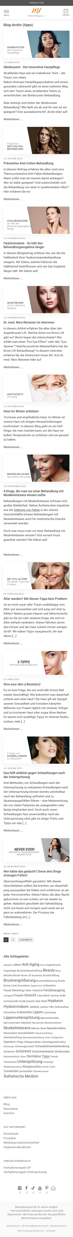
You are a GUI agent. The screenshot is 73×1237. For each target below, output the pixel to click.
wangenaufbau (32, 1066)
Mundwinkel (38, 1023)
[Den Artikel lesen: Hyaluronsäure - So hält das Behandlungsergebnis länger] (36, 220)
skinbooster (62, 1051)
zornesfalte (11, 1071)
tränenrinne (10, 1062)
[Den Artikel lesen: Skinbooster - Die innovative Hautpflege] (36, 44)
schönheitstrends (43, 1051)
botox (58, 971)
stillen (23, 1056)
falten (28, 990)
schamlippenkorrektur (54, 1042)
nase (43, 1028)
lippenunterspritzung (22, 1017)
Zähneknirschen (41, 1071)
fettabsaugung (54, 990)
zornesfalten (26, 1071)
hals (37, 1001)
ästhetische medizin (21, 1076)
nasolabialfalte (26, 1033)
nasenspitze (10, 1033)
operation (10, 1042)
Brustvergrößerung (20, 980)
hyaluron (55, 1001)
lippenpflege (50, 1012)
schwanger (9, 1046)
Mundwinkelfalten (52, 1023)
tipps (46, 1056)
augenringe (10, 970)
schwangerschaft (24, 1046)
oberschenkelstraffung (33, 1037)
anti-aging (30, 964)
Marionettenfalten (12, 1023)
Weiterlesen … (13, 119)
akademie (8, 965)
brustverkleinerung (46, 980)
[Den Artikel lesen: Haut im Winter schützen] (36, 388)
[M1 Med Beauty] (36, 13)
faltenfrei (37, 990)
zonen (52, 1067)
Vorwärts (25, 939)
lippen (38, 1012)
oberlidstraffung (13, 1037)
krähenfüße (24, 1012)
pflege (19, 1042)
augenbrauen (53, 964)
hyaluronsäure (16, 1006)
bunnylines (24, 985)
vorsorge (48, 1062)
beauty (49, 970)
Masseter (26, 1022)
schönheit (23, 1051)
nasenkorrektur (56, 1028)
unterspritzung (29, 1061)
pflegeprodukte (32, 1042)
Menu (6, 15)
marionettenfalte (49, 1018)
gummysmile (11, 1001)
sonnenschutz (11, 1056)
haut (44, 1001)
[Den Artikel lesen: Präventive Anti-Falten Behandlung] (36, 140)
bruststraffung (51, 975)
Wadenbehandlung (13, 1067)
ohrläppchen (57, 1037)
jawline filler (47, 1007)
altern (17, 964)
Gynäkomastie (27, 1001)
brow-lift (26, 975)
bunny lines (10, 985)
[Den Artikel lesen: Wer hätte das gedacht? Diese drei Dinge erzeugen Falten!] (36, 850)
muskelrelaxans (17, 1028)
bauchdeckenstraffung (29, 970)
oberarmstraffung (43, 1033)
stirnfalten (34, 1056)
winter (46, 1067)
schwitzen (9, 1051)
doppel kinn (36, 985)
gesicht (30, 995)
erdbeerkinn (49, 985)
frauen (19, 995)
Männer (35, 1028)
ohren (47, 1037)
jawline (34, 1006)
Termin (65, 15)
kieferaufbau (62, 1007)
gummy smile (57, 995)
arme (42, 965)
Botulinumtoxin (12, 975)
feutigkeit (8, 995)
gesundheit (43, 995)
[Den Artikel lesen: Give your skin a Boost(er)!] (36, 663)
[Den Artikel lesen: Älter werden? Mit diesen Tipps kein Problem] (36, 575)
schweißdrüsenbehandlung (52, 1046)
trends (54, 1056)
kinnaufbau (10, 1012)
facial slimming (14, 990)
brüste (61, 980)
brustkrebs (37, 975)
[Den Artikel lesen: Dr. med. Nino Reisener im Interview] (36, 299)
